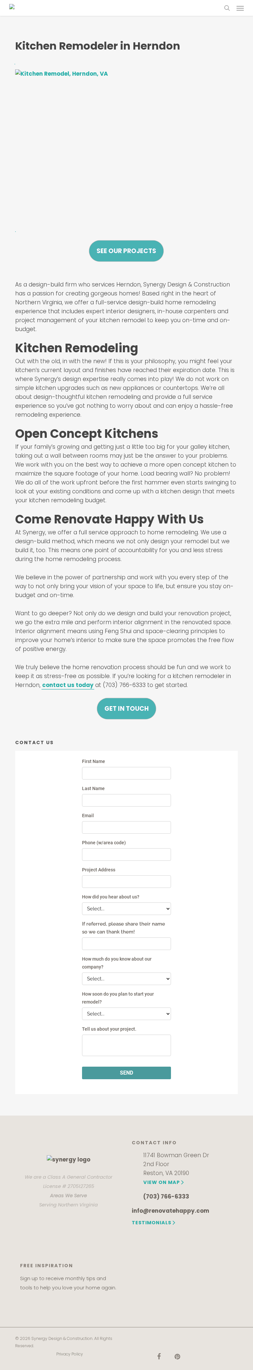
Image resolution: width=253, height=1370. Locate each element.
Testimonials (151, 1222)
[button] (240, 8)
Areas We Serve (68, 1195)
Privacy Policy (69, 1354)
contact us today (68, 685)
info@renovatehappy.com (170, 1211)
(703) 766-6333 (166, 1196)
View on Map (161, 1182)
